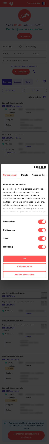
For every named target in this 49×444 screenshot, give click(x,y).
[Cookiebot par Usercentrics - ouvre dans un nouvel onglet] (34, 167)
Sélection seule (24, 267)
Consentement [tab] (10, 175)
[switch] (42, 230)
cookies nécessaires (24, 275)
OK (24, 259)
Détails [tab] (24, 175)
